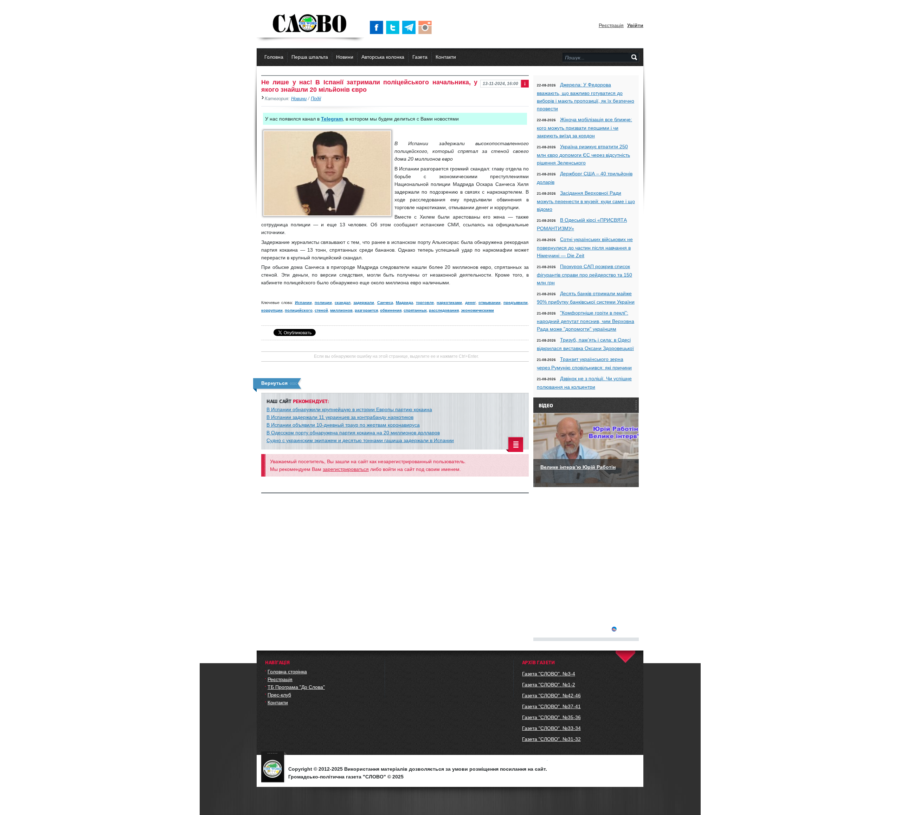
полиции (323, 302)
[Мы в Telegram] (410, 27)
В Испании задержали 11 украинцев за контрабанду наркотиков (339, 417)
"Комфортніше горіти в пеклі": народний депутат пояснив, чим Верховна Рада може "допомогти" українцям (585, 321)
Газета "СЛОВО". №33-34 (551, 728)
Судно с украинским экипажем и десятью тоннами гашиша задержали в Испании (360, 440)
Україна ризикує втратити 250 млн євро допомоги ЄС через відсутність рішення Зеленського (583, 155)
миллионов (341, 310)
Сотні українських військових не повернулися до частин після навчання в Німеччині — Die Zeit (585, 247)
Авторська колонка (382, 57)
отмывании (489, 302)
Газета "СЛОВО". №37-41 (551, 706)
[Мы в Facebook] (378, 27)
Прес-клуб (279, 695)
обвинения (390, 310)
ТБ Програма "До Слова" (296, 687)
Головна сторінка (287, 671)
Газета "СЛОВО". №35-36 (551, 717)
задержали (363, 302)
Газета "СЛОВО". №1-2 (548, 684)
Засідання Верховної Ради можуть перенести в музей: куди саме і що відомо (586, 201)
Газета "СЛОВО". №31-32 (551, 739)
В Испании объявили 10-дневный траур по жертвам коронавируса (343, 425)
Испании (303, 302)
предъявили (515, 302)
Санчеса (385, 302)
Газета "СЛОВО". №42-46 (551, 695)
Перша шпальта (309, 57)
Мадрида (404, 302)
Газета (420, 57)
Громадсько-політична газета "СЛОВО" (310, 24)
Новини (344, 57)
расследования (444, 310)
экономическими (477, 310)
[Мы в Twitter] (394, 27)
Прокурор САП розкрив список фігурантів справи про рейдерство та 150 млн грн (584, 274)
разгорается (366, 310)
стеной (321, 310)
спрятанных (415, 310)
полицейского (299, 310)
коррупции (272, 310)
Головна (273, 57)
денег (470, 302)
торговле (425, 302)
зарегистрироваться (346, 469)
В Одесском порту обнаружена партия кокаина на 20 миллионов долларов (353, 432)
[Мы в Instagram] (426, 27)
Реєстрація (611, 25)
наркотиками (449, 302)
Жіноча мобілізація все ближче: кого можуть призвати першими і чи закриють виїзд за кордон (584, 127)
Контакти (446, 57)
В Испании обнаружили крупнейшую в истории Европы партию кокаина (349, 409)
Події (316, 98)
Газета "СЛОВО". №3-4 (548, 674)
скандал (343, 302)
